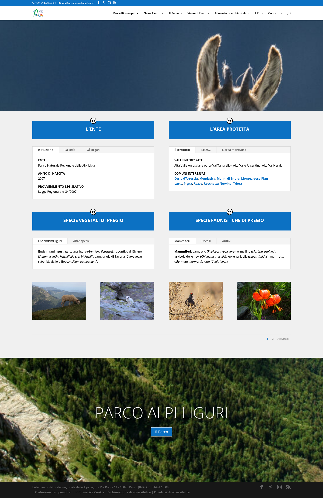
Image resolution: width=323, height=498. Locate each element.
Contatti (273, 13)
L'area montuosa (234, 150)
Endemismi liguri (50, 241)
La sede (69, 150)
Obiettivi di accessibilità (172, 492)
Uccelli (206, 241)
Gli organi (93, 150)
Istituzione (45, 150)
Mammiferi (182, 241)
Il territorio (182, 150)
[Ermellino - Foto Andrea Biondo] (127, 319)
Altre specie (81, 241)
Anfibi (226, 241)
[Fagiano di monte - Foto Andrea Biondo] (196, 319)
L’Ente (259, 13)
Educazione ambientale (231, 13)
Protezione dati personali (53, 492)
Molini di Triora (228, 178)
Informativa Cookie (90, 492)
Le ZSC (206, 150)
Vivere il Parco (196, 13)
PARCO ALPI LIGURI (161, 412)
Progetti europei (124, 13)
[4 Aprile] (59, 319)
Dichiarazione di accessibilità (129, 492)
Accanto (283, 339)
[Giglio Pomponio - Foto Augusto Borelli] (264, 319)
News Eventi (152, 13)
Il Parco (174, 13)
